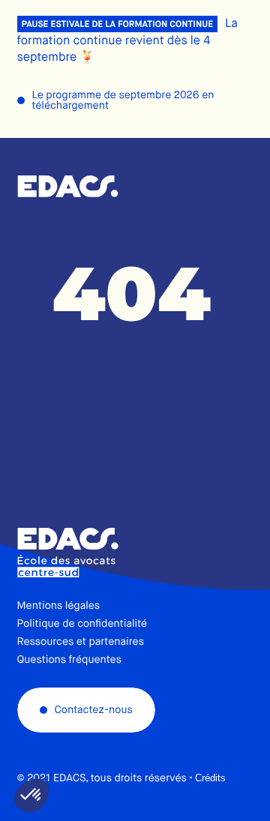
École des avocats (67, 186)
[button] (32, 796)
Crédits (210, 778)
